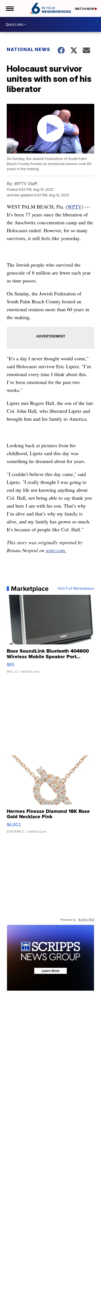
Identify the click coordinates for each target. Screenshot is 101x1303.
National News (28, 49)
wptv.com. (56, 550)
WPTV (74, 206)
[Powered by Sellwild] (86, 920)
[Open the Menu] (9, 8)
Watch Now (85, 8)
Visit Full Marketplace (76, 589)
